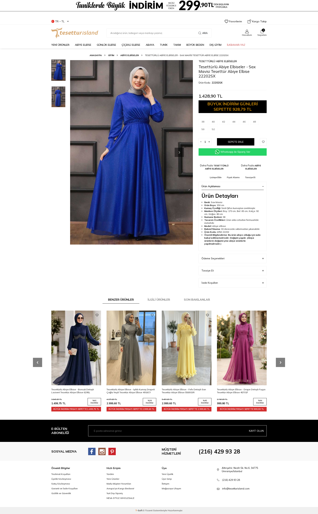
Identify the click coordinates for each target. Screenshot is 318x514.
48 (254, 121)
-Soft (139, 510)
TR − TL (59, 21)
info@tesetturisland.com (236, 488)
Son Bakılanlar (197, 299)
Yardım (110, 474)
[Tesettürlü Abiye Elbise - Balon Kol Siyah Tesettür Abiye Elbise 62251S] (242, 348)
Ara (205, 33)
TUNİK (164, 44)
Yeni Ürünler (113, 478)
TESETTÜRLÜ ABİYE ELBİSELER (218, 61)
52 (213, 129)
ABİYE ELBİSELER (129, 55)
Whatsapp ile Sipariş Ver (235, 151)
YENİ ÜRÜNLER (60, 44)
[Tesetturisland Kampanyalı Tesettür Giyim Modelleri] (159, 7)
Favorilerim (235, 21)
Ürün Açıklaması (211, 186)
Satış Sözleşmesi (60, 483)
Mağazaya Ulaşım (171, 488)
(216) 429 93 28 (219, 451)
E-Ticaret (148, 510)
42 (223, 121)
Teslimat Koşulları (60, 474)
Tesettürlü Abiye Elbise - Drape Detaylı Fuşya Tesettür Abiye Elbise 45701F (186, 391)
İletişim (165, 483)
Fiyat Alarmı (233, 177)
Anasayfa (96, 55)
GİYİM (111, 55)
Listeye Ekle (215, 177)
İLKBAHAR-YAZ (236, 44)
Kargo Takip (259, 21)
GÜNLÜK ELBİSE (106, 44)
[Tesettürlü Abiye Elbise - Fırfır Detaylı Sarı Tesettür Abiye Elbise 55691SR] (131, 348)
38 (203, 121)
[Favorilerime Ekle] (97, 315)
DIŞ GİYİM (215, 44)
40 (213, 121)
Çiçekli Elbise (131, 44)
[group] (131, 152)
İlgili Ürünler (159, 299)
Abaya (150, 44)
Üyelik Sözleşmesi (61, 478)
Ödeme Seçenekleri (213, 258)
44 (233, 121)
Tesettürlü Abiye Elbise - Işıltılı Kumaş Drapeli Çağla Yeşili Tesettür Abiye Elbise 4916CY (75, 391)
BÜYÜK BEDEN (195, 44)
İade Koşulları (210, 282)
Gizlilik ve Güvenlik (61, 493)
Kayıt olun (256, 430)
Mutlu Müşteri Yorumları (119, 483)
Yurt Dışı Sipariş (115, 493)
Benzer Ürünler (121, 299)
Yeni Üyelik (167, 474)
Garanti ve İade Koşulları (64, 488)
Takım (177, 44)
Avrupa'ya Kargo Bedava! (120, 488)
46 (244, 121)
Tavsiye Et (250, 177)
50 (203, 129)
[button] (179, 152)
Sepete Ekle (236, 141)
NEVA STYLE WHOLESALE (120, 498)
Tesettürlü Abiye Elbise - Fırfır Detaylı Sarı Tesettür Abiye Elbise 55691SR (129, 391)
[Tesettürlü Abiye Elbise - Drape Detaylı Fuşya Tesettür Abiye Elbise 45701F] (186, 348)
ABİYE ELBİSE (83, 44)
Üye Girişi (167, 478)
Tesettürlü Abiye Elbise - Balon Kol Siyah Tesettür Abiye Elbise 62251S (238, 391)
